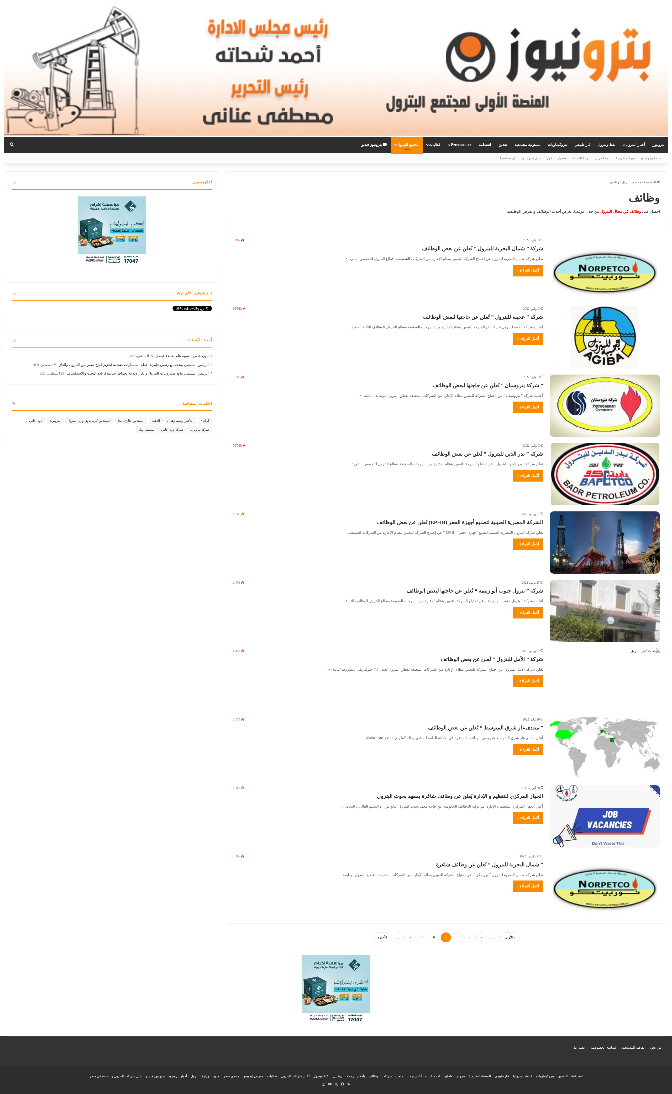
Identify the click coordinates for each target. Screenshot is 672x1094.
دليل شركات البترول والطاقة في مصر (116, 1076)
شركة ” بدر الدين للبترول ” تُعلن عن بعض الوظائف (487, 454)
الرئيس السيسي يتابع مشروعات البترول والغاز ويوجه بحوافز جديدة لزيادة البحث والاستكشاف (138, 373)
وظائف (373, 1076)
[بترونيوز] (336, 68)
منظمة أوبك (146, 429)
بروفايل (338, 1076)
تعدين (502, 145)
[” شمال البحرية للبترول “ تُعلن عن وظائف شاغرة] (605, 885)
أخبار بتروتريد (177, 1076)
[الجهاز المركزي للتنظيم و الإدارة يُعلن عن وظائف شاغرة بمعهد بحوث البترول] (605, 816)
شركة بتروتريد (199, 429)
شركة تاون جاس (172, 429)
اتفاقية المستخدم (633, 1047)
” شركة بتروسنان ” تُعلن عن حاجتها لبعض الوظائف (488, 385)
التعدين (563, 1076)
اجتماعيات (432, 1076)
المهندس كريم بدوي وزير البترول (89, 421)
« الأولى (510, 937)
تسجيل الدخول (556, 158)
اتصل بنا (579, 1047)
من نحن (655, 1047)
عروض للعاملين (454, 1076)
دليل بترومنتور (531, 158)
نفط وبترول (607, 145)
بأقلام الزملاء (356, 1076)
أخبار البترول (635, 145)
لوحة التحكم (581, 158)
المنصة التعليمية (480, 1076)
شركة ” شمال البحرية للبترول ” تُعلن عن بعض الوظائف (482, 248)
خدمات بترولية (522, 1076)
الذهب (156, 421)
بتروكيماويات (557, 145)
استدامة (485, 145)
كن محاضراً (508, 158)
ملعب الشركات (392, 1076)
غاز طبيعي (582, 145)
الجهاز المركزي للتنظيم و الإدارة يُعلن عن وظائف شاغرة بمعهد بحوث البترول (460, 796)
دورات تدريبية (625, 158)
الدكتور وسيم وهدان (180, 421)
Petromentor (461, 145)
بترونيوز (658, 145)
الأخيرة (382, 937)
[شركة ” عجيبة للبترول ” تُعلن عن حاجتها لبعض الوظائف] (605, 337)
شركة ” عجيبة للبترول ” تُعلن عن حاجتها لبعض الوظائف (483, 317)
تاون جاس (36, 421)
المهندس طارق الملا (131, 421)
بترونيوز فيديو (372, 145)
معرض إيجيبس (253, 1076)
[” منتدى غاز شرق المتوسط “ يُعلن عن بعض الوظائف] (605, 748)
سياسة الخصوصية (603, 1047)
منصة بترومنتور (651, 158)
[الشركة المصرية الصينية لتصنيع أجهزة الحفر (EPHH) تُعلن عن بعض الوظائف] (605, 542)
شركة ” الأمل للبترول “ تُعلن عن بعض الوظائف (492, 659)
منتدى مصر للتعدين (225, 1076)
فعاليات (434, 145)
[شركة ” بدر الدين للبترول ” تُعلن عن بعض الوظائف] (605, 474)
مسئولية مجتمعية (527, 145)
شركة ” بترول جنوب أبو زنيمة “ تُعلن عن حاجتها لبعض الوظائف (475, 591)
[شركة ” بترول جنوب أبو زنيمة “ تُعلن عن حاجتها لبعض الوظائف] (605, 611)
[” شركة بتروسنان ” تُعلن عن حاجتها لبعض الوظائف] (605, 406)
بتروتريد (55, 421)
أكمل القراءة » (528, 270)
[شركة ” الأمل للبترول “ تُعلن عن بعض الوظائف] (605, 679)
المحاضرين (603, 158)
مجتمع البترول (408, 145)
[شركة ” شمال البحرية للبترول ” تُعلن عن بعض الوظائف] (605, 269)
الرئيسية (650, 182)
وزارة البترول (200, 1076)
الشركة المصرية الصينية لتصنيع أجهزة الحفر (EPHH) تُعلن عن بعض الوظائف (460, 522)
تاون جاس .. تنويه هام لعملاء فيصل (182, 356)
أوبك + (205, 421)
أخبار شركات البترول (295, 1076)
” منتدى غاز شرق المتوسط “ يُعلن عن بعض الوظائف (485, 727)
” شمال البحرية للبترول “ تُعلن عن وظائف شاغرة (489, 864)
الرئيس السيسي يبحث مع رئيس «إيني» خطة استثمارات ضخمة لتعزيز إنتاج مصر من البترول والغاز (134, 365)
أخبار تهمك (414, 1076)
